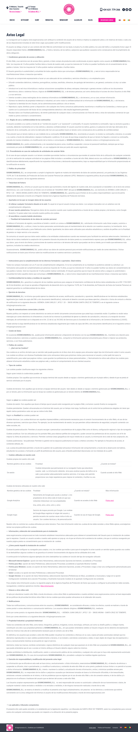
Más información (47, 586)
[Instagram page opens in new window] (126, 9)
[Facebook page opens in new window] (123, 9)
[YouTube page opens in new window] (130, 9)
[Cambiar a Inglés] (120, 20)
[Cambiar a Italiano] (129, 20)
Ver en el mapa (14, 12)
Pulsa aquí (110, 500)
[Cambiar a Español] (124, 20)
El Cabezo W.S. (33, 12)
